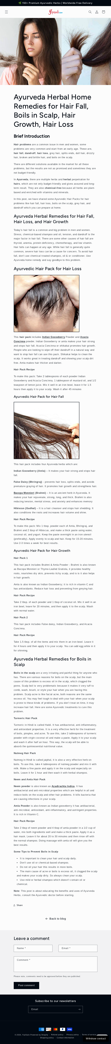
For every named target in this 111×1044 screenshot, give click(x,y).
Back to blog (57, 918)
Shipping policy (47, 1038)
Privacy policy (72, 1035)
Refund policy (57, 1035)
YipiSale (26, 1035)
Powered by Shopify (39, 1035)
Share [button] (20, 905)
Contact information (65, 1038)
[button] (6, 12)
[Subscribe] (79, 1009)
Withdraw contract (96, 1038)
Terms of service (89, 1035)
